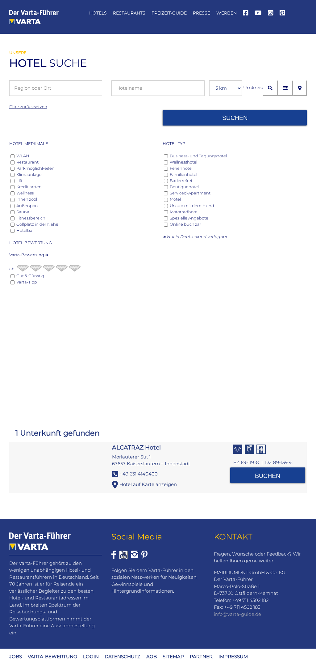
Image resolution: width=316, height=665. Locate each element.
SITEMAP (173, 656)
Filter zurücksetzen (28, 106)
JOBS (15, 656)
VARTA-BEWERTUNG (52, 656)
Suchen (234, 117)
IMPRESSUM (233, 656)
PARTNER (201, 656)
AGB (151, 656)
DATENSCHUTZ (122, 656)
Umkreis (253, 88)
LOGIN (91, 656)
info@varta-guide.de (237, 614)
